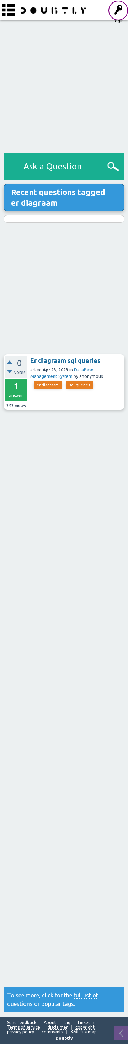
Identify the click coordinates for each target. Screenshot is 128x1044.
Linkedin (86, 1023)
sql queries (79, 385)
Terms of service (23, 1027)
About (50, 1023)
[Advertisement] (64, 85)
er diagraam (48, 385)
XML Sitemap (83, 1032)
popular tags (57, 1004)
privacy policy (20, 1032)
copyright (85, 1027)
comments (52, 1032)
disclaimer (58, 1027)
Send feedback (21, 1023)
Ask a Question (52, 166)
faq (67, 1023)
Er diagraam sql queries (65, 360)
